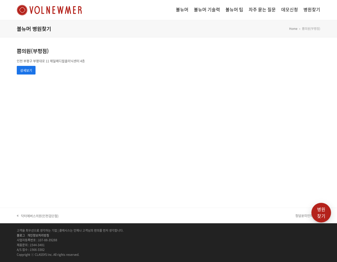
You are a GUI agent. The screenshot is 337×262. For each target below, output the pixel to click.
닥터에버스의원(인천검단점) (37, 215)
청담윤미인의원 (305, 215)
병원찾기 (321, 212)
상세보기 (26, 70)
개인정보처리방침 (38, 235)
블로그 (21, 235)
